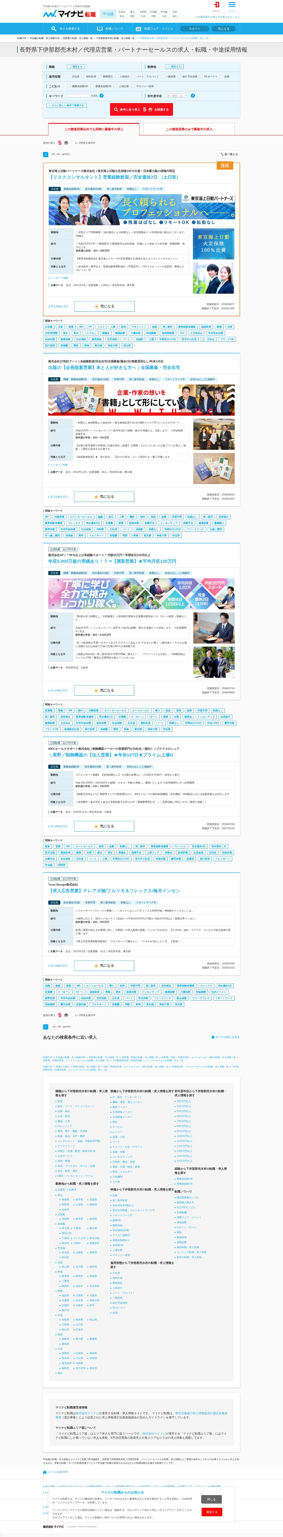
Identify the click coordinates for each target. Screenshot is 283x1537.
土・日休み (208, 339)
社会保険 (81, 339)
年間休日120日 (167, 339)
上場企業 (117, 1250)
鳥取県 (65, 1319)
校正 (111, 516)
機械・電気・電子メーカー (127, 1102)
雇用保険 (97, 339)
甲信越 (108, 14)
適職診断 (182, 1242)
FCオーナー (119, 1307)
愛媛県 (93, 1338)
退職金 (106, 333)
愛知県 (93, 1276)
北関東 (142, 12)
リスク (101, 326)
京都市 (65, 1305)
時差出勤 (161, 858)
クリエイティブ (66, 1146)
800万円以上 (184, 1126)
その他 (116, 1181)
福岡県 (65, 1353)
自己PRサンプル (186, 1207)
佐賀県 (79, 1353)
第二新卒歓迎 (119, 1200)
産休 (65, 333)
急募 (154, 326)
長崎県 (93, 1353)
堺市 (91, 1305)
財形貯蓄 (183, 852)
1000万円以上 (184, 1136)
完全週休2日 (93, 523)
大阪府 (93, 1295)
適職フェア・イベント (189, 1217)
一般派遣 (117, 1297)
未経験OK (117, 1245)
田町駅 (100, 529)
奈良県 (79, 1300)
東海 (122, 16)
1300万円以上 (184, 1151)
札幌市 (72, 1189)
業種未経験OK (185, 1183)
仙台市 (65, 1209)
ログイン (216, 11)
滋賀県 (65, 1295)
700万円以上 (184, 1121)
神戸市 (65, 1310)
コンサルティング (122, 1156)
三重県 (65, 1281)
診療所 (190, 858)
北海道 (121, 12)
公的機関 (117, 1176)
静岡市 (65, 1286)
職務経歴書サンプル (188, 1197)
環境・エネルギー (122, 1171)
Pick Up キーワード (72, 1486)
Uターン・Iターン (187, 1227)
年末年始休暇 (215, 333)
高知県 (65, 1343)
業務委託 (117, 1282)
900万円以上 (184, 1131)
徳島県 (65, 1338)
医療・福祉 (64, 1111)
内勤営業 (59, 516)
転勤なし (192, 516)
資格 (179, 1232)
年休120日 (213, 723)
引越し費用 (216, 529)
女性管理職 (51, 333)
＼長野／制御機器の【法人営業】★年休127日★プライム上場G (110, 754)
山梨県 (79, 1252)
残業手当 (188, 523)
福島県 (93, 1204)
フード (116, 1141)
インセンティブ (169, 523)
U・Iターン (138, 716)
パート (126, 339)
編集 (100, 516)
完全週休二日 (218, 846)
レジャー (117, 1132)
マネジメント (139, 326)
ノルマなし (90, 333)
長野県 (61, 865)
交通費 (109, 523)
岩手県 (79, 1199)
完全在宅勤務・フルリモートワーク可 (133, 1210)
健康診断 (120, 333)
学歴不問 (177, 516)
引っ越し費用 (52, 535)
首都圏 (153, 12)
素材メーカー (119, 1107)
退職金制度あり (121, 1240)
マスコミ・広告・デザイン (127, 1146)
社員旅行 (225, 716)
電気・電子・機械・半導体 (72, 1131)
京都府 (79, 1295)
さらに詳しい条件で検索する (68, 105)
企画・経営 (64, 1116)
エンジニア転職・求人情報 (192, 1252)
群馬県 (93, 1218)
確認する (212, 1512)
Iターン (154, 716)
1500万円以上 (184, 1161)
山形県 (79, 1204)
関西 (132, 16)
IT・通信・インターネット (127, 1097)
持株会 (168, 852)
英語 (153, 516)
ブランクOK (227, 339)
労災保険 (112, 339)
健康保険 (65, 339)
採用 (123, 326)
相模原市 (94, 1243)
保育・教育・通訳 (67, 1170)
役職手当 (150, 523)
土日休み (65, 723)
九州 (164, 16)
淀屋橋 (48, 710)
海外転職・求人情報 (188, 1247)
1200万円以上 (184, 1146)
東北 (132, 12)
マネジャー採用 (121, 1255)
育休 (76, 333)
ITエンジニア (65, 1126)
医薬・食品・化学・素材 (71, 1136)
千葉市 (65, 1238)
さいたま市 (79, 1238)
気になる (224, 28)
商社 (114, 1122)
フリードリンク (195, 529)
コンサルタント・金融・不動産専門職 (79, 1141)
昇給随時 (50, 1004)
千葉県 (77, 1228)
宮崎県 (93, 1358)
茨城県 (65, 1218)
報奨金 (188, 716)
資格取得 (206, 326)
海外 (174, 16)
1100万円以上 (184, 1141)
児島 (60, 326)
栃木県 (79, 1218)
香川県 (79, 1338)
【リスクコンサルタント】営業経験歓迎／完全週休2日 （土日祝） (115, 177)
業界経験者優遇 (187, 326)
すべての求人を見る (228, 1037)
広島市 (79, 1329)
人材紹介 (117, 1287)
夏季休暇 (50, 529)
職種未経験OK (185, 1178)
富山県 (65, 1266)
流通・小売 (118, 1136)
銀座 (47, 846)
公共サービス (65, 1156)
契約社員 (146, 723)
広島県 (65, 1324)
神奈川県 (113, 345)
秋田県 (65, 1204)
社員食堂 (198, 852)
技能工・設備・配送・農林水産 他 (77, 1151)
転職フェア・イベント (192, 1486)
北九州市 (81, 1368)
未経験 (139, 339)
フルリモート (96, 535)
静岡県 (79, 1276)
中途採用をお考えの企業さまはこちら (219, 17)
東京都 (98, 345)
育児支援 (50, 852)
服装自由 (117, 1225)
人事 (112, 326)
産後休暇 (134, 523)
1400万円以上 (184, 1156)
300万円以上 (184, 1101)
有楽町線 (81, 1004)
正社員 (113, 529)
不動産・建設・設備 (123, 1161)
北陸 (174, 12)
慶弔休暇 (230, 723)
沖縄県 (79, 1363)
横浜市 (65, 1243)
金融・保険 (118, 1151)
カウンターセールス (81, 516)
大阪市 (79, 1305)
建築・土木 (64, 1121)
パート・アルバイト (123, 1292)
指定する (77, 66)
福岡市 (65, 1368)
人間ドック (153, 852)
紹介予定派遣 (119, 1302)
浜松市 (79, 1286)
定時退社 (224, 516)
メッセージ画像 (59, 277)
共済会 (212, 852)
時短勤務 (151, 333)
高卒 (81, 535)
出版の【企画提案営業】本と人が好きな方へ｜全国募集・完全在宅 (114, 367)
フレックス (74, 523)
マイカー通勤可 (121, 1235)
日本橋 (48, 326)
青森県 (65, 1199)
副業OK (116, 1220)
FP (90, 326)
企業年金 (50, 858)
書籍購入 (219, 523)
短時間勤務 (168, 333)
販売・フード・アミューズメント (76, 1106)
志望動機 (182, 1212)
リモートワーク (224, 998)
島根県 (79, 1319)
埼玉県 (127, 345)
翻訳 (132, 516)
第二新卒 (168, 326)
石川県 (79, 1266)
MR (81, 326)
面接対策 (182, 1237)
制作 (142, 516)
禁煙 (219, 326)
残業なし (154, 529)
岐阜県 (65, 1276)
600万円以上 (184, 1116)
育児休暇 (143, 998)
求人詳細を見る (59, 306)
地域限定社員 (71, 729)
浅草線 (69, 535)
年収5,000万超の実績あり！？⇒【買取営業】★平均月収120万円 (112, 561)
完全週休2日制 (120, 1230)
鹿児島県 (67, 1363)
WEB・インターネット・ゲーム (75, 1175)
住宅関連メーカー (122, 1112)
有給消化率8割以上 (123, 1205)
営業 (71, 326)
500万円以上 (184, 1111)
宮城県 (93, 1199)
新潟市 (65, 1257)
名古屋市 (94, 1286)
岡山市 (65, 1329)
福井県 (93, 1266)
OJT (182, 333)
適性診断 (182, 1222)
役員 (114, 1312)
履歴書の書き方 (185, 1202)
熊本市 (93, 1368)
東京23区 (94, 1238)
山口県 (79, 1324)
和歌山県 (94, 1300)
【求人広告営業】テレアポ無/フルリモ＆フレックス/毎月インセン (114, 890)
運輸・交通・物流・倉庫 (126, 1166)
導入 (157, 710)
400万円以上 (184, 1106)
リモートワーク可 (122, 1215)
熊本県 (65, 1358)
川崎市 (77, 1243)
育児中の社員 (189, 339)
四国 (153, 16)
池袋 (47, 985)
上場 (151, 339)
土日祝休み (196, 333)
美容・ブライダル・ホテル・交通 (76, 1166)
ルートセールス (141, 710)
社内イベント (219, 992)
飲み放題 (182, 998)
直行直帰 (50, 345)
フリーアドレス (201, 998)
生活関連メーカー (122, 1117)
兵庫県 (65, 1300)
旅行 (80, 710)
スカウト (195, 28)
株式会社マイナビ (87, 1413)
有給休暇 (50, 339)
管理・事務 (64, 1161)
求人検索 (50, 1486)
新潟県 (65, 1252)
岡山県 (93, 1319)
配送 (168, 710)
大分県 (79, 1358)
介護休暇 (136, 333)
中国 (143, 16)
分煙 (229, 326)
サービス (117, 1127)
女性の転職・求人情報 (189, 1257)
